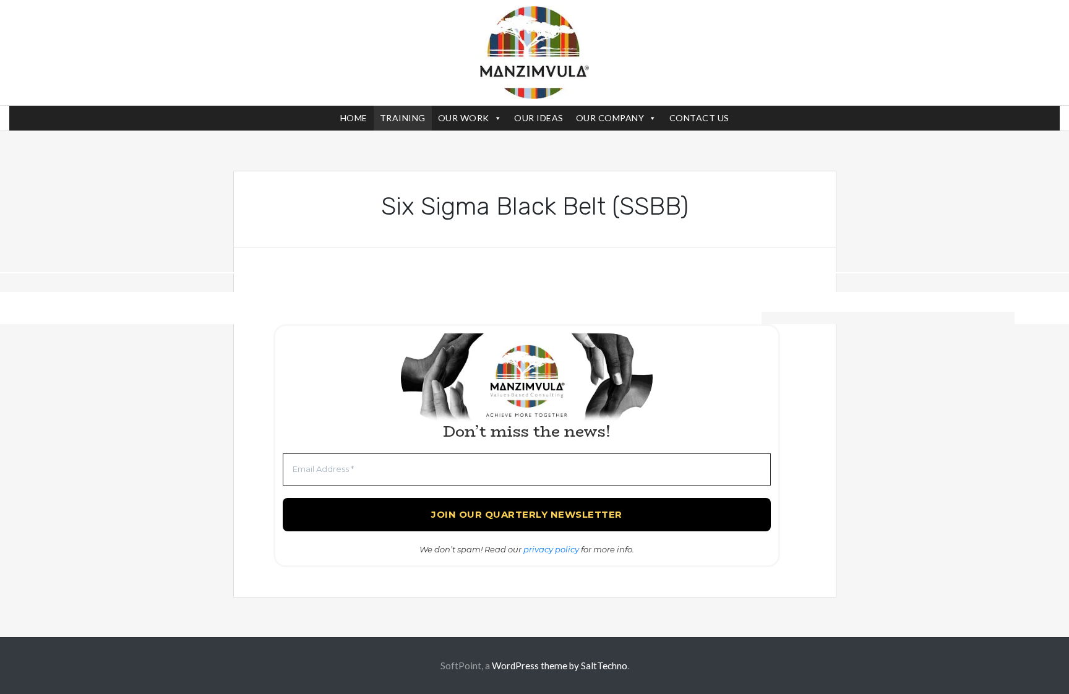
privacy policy (551, 549)
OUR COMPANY (610, 118)
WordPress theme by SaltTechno (559, 665)
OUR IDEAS (539, 118)
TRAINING (403, 118)
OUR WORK (463, 118)
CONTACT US (699, 118)
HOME (353, 118)
